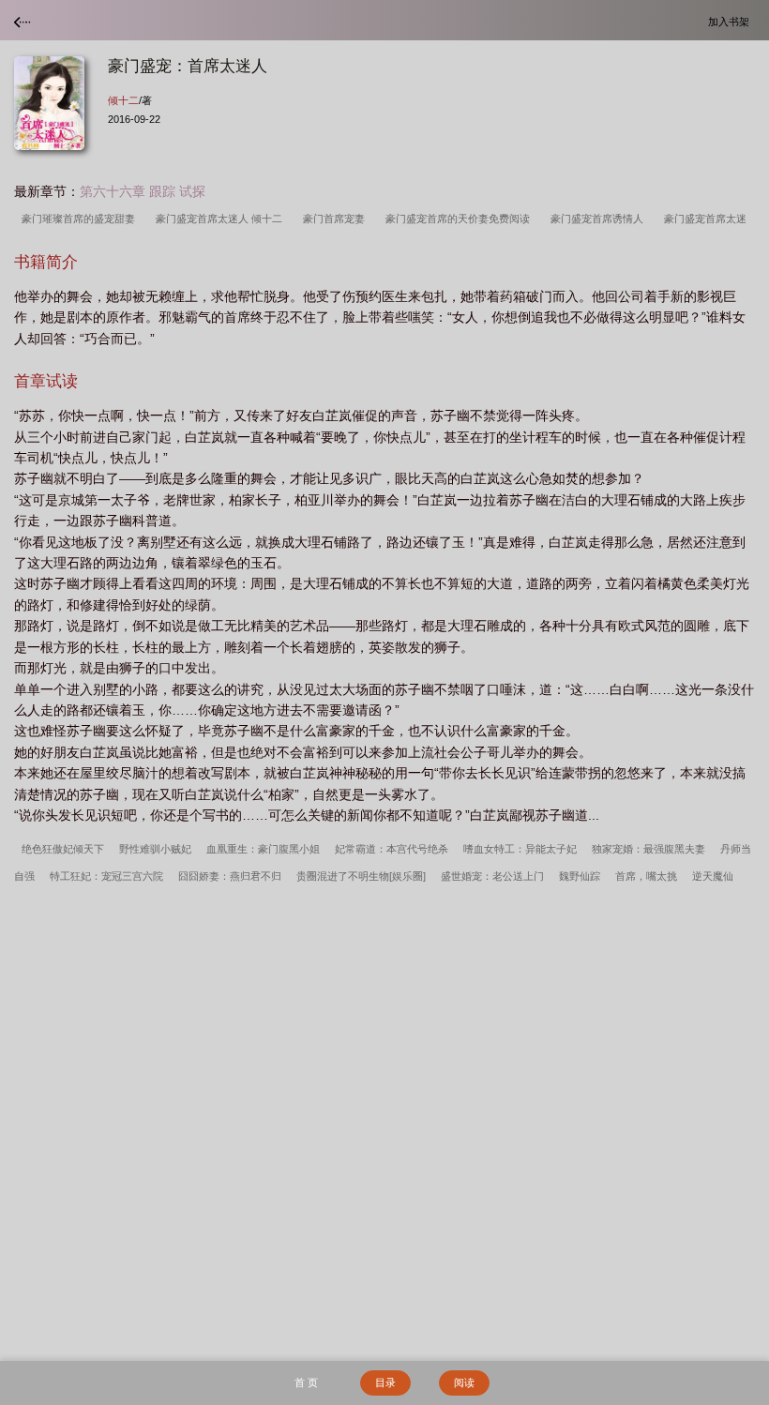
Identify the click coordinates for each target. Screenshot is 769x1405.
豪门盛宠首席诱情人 (599, 218)
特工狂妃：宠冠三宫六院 (106, 876)
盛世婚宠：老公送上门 (492, 876)
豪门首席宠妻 (336, 218)
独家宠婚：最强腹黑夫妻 (648, 848)
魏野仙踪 (579, 876)
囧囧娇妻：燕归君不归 (229, 876)
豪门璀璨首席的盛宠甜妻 (81, 218)
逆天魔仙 (712, 876)
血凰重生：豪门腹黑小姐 (263, 848)
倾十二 (123, 100)
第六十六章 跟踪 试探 (142, 191)
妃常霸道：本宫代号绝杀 (391, 848)
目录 (385, 1382)
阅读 (464, 1382)
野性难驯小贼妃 (155, 848)
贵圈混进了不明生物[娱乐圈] (361, 876)
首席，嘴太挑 (646, 876)
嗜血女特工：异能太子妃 (520, 848)
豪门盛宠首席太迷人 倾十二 (222, 218)
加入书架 (731, 21)
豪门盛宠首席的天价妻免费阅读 (460, 218)
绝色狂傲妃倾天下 (63, 848)
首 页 (306, 1382)
